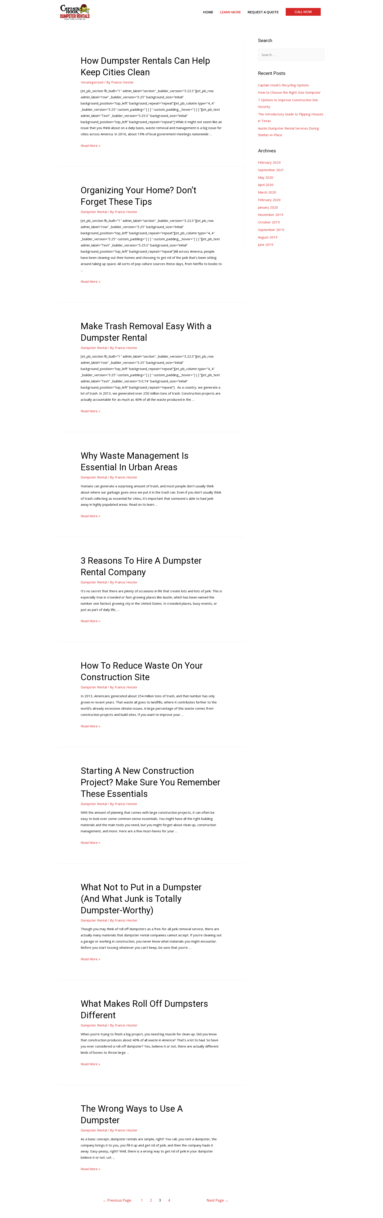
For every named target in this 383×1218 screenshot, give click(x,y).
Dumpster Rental (94, 211)
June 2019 (265, 244)
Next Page (217, 1200)
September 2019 (271, 229)
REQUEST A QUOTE (263, 12)
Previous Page (117, 1200)
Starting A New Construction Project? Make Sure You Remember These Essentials (150, 782)
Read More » (90, 145)
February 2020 (269, 200)
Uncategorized (92, 82)
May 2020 (265, 177)
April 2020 (266, 184)
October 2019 (269, 222)
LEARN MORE (230, 12)
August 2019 (267, 237)
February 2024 (269, 162)
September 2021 (271, 170)
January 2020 (268, 207)
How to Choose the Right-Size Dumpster (289, 92)
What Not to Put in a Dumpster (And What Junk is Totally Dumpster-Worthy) (141, 899)
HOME (208, 12)
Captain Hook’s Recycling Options (283, 85)
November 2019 (270, 214)
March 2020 (267, 192)
